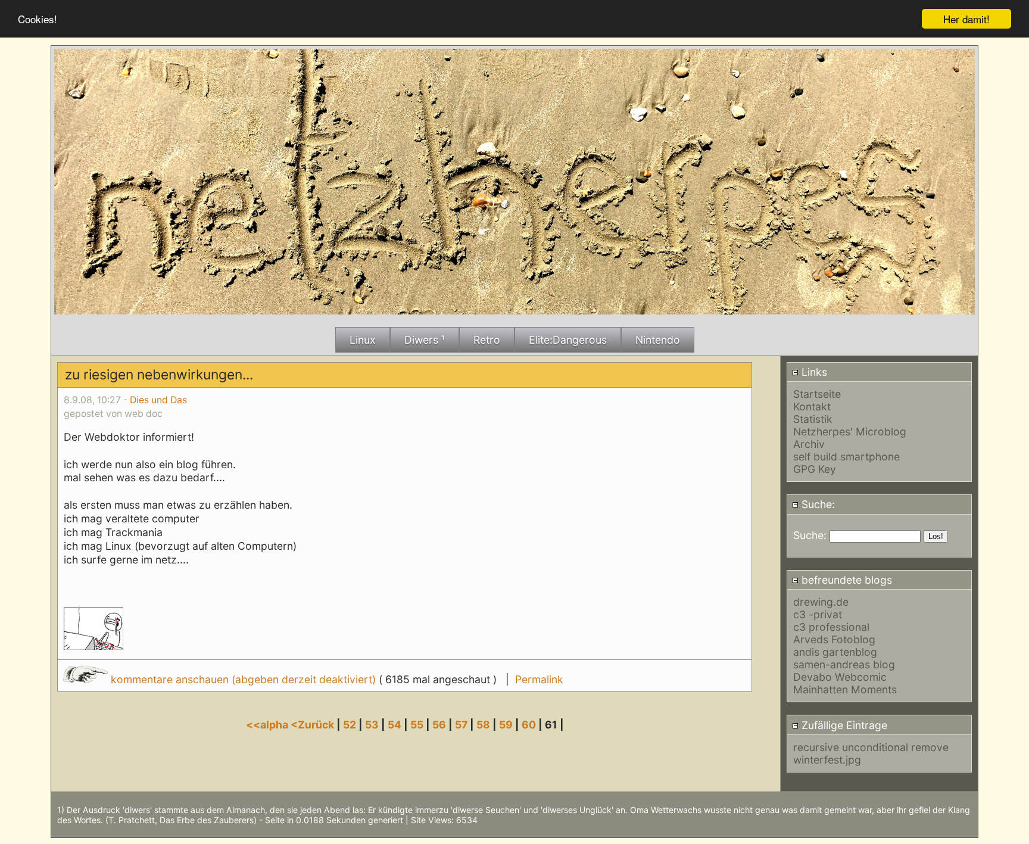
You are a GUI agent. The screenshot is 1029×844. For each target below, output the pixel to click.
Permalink (539, 679)
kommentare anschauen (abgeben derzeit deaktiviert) (243, 679)
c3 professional (831, 627)
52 (349, 724)
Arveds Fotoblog (834, 639)
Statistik (812, 419)
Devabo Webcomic (840, 677)
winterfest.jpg (827, 759)
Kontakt (812, 406)
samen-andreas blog (844, 664)
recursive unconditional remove (871, 747)
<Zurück (313, 724)
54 (394, 724)
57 (461, 724)
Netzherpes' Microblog (849, 431)
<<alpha (268, 724)
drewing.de (821, 602)
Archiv (809, 444)
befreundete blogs (845, 580)
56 (439, 724)
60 (529, 724)
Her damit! (966, 18)
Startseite (817, 394)
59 (506, 724)
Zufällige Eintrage (843, 725)
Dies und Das (158, 400)
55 (416, 724)
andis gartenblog (835, 652)
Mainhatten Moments (845, 689)
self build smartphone (846, 456)
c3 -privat (817, 614)
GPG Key (814, 469)
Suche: (817, 504)
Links (813, 372)
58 (483, 724)
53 (372, 724)
